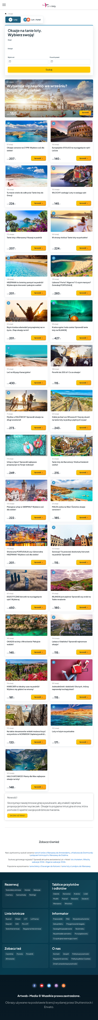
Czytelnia (9, 954)
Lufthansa (35, 919)
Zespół (66, 954)
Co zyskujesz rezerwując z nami (65, 938)
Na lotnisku (80, 929)
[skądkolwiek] (14, 44)
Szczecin (85, 899)
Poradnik (29, 954)
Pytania (20, 954)
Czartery (9, 895)
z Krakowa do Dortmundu (82, 852)
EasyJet (9, 924)
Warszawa (57, 903)
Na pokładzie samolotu (62, 934)
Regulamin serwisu (60, 959)
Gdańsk (56, 894)
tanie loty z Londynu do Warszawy (75, 866)
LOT (25, 919)
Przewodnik (58, 919)
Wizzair (18, 919)
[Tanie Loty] (49, 5)
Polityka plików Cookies (80, 959)
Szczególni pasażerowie (62, 929)
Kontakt (56, 954)
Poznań (65, 899)
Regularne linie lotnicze (32, 929)
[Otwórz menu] (4, 4)
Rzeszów (74, 899)
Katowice (67, 894)
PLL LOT (25, 924)
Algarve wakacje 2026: (56, 862)
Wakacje (37, 890)
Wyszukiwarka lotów (81, 919)
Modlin (55, 899)
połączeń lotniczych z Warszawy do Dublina (49, 855)
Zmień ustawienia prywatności (65, 964)
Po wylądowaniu (81, 934)
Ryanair (9, 919)
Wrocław (68, 903)
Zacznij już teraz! (17, 815)
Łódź (86, 894)
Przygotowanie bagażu (75, 924)
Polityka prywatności (80, 954)
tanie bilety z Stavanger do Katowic (44, 866)
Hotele (27, 890)
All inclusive (10, 959)
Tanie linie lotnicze (13, 929)
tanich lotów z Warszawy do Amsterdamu (52, 852)
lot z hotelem (76, 859)
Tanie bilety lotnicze (13, 890)
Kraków (77, 894)
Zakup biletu (58, 924)
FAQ (67, 919)
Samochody (21, 895)
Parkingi (32, 895)
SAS (17, 924)
